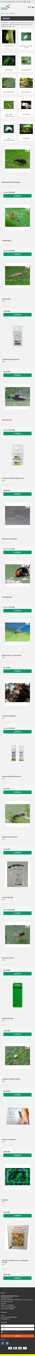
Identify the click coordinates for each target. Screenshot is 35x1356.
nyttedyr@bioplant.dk (10, 1307)
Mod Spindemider (8, 92)
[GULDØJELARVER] (17, 280)
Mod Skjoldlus (26, 70)
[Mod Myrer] (8, 60)
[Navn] (17, 1325)
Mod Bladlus (9, 46)
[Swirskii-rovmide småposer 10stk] (17, 757)
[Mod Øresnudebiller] (8, 129)
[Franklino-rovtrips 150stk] (17, 818)
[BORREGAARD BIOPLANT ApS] (6, 7)
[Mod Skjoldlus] (26, 60)
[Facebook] (2, 1343)
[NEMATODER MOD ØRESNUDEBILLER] (17, 163)
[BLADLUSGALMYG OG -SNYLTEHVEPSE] (17, 636)
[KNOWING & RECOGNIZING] (17, 1120)
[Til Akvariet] (26, 129)
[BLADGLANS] (17, 1181)
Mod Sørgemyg (26, 92)
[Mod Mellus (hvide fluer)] (26, 36)
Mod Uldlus (26, 114)
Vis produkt (17, 196)
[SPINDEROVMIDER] (17, 221)
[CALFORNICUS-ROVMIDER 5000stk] (17, 1060)
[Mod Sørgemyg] (26, 83)
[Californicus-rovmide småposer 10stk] (17, 459)
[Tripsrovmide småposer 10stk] (17, 340)
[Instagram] (7, 1343)
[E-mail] (17, 1329)
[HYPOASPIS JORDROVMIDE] (17, 697)
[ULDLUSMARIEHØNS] (17, 578)
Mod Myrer (8, 70)
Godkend (17, 1336)
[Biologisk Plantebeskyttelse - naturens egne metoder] (17, 1241)
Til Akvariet (26, 138)
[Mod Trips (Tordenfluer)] (8, 105)
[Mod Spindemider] (8, 83)
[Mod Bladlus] (8, 36)
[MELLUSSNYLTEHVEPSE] (17, 939)
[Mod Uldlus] (26, 105)
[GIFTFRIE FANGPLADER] (17, 878)
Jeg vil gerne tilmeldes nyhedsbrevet (16, 1332)
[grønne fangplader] (17, 999)
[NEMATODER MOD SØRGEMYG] (17, 520)
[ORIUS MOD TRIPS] (17, 401)
